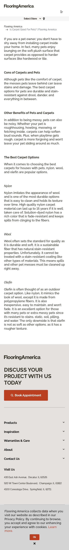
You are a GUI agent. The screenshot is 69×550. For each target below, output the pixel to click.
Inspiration (11, 432)
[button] (33, 18)
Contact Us (12, 459)
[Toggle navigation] (61, 11)
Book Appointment (28, 395)
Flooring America (13, 26)
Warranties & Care (17, 440)
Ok (34, 537)
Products (10, 422)
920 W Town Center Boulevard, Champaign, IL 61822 (33, 483)
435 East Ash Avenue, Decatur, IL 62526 (25, 477)
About (8, 449)
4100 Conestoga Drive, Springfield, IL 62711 (27, 489)
